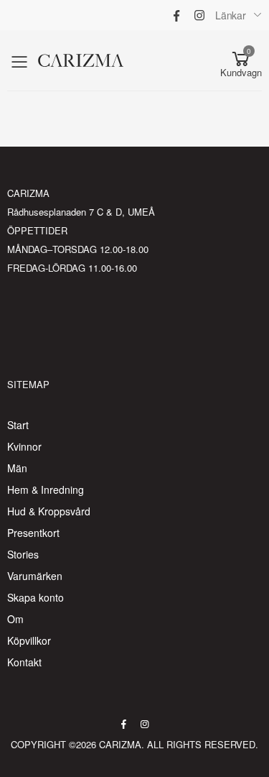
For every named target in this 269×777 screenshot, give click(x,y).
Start (18, 425)
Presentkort (33, 532)
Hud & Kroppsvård (48, 511)
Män (17, 468)
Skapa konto (35, 597)
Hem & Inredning (45, 489)
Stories (23, 554)
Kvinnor (24, 446)
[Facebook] (176, 15)
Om (15, 619)
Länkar (230, 15)
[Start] (109, 61)
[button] (241, 61)
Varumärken (34, 576)
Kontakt (24, 662)
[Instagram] (199, 15)
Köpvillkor (29, 640)
